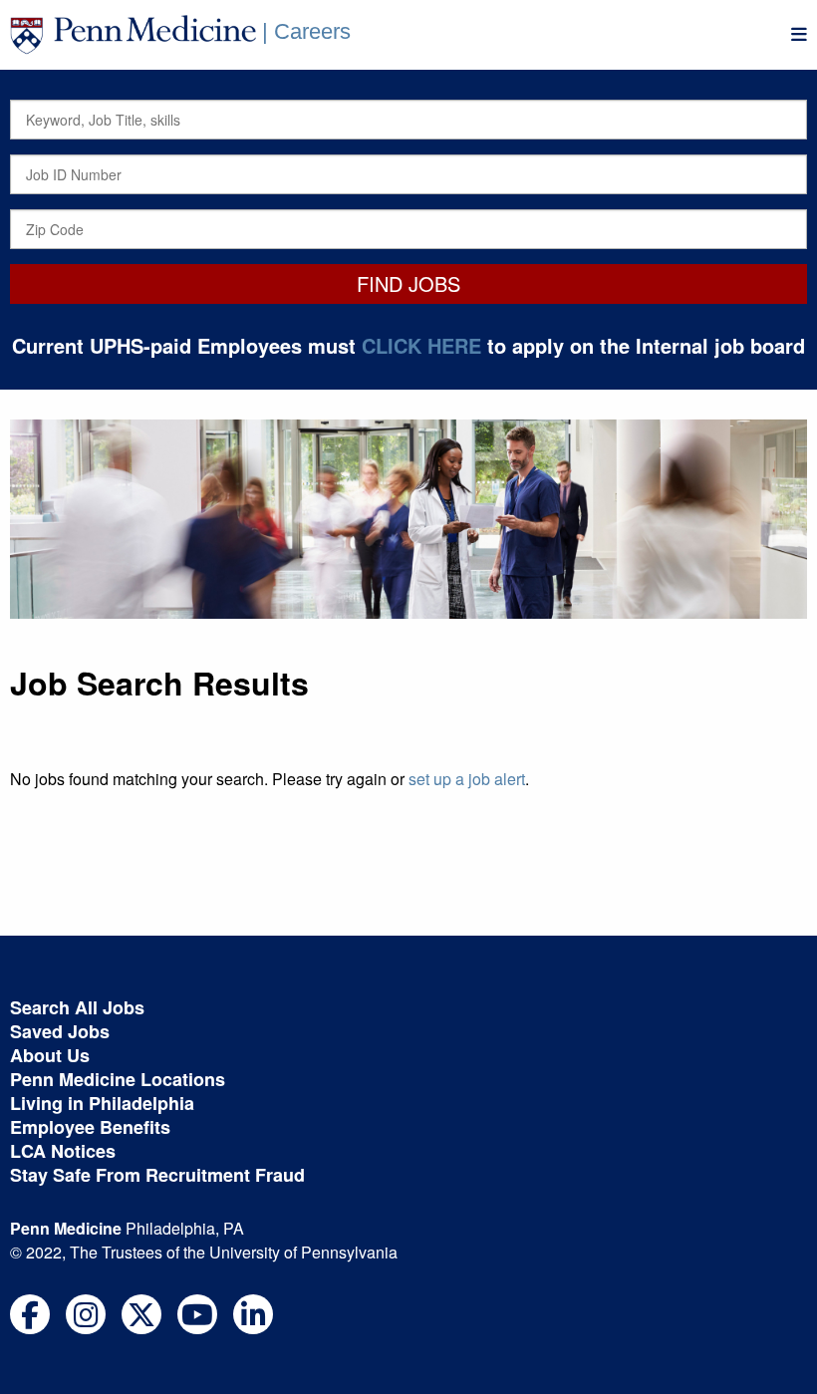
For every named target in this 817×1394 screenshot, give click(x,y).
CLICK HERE (421, 345)
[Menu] (799, 34)
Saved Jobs (60, 1031)
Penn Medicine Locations (117, 1079)
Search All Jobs (77, 1007)
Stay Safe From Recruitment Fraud (157, 1175)
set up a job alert (466, 778)
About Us (50, 1055)
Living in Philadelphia (102, 1103)
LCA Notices (63, 1151)
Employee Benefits (90, 1127)
